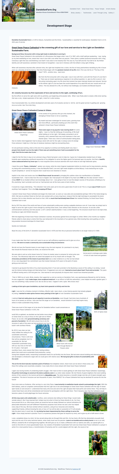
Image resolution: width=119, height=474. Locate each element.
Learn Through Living (100, 13)
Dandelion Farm (75, 9)
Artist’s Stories (110, 9)
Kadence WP (76, 469)
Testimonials (87, 13)
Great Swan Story (87, 9)
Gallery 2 (111, 13)
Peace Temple (99, 9)
